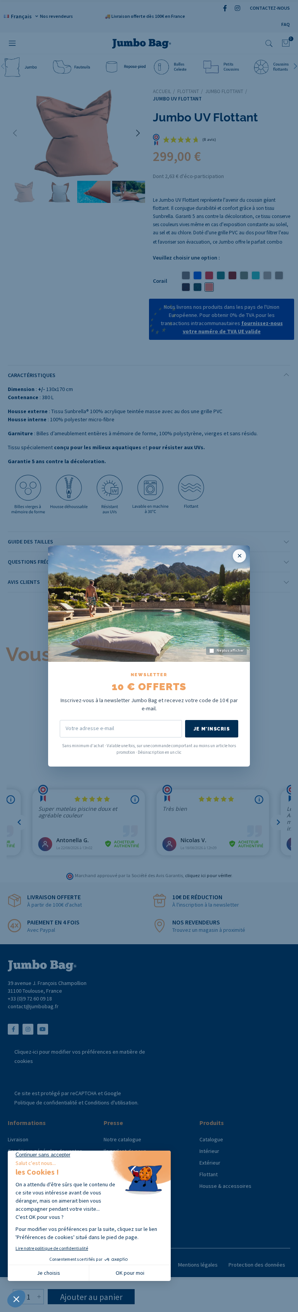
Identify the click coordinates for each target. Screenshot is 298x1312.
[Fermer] (239, 556)
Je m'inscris (212, 729)
